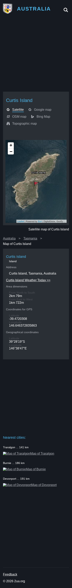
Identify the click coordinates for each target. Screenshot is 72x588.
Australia (9, 238)
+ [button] (11, 145)
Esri (40, 221)
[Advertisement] (36, 54)
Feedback (10, 574)
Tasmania (30, 238)
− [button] (11, 151)
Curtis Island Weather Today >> (28, 280)
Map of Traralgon (42, 453)
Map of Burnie (36, 469)
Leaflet (20, 221)
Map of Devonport (44, 485)
